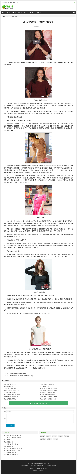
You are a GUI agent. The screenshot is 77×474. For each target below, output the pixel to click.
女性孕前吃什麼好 (45, 386)
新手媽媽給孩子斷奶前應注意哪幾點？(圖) (21, 376)
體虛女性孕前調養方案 (10, 392)
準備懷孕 (14, 16)
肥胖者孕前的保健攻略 (10, 384)
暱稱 (5, 411)
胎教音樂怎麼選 (8, 446)
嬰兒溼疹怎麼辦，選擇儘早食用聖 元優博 (12, 436)
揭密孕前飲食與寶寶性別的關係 (48, 397)
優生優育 (67, 436)
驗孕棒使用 (42, 439)
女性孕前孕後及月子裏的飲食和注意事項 (48, 388)
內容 (5, 418)
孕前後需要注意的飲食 (10, 399)
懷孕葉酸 (55, 439)
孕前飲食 (42, 436)
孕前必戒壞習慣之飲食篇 (11, 397)
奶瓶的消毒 (7, 440)
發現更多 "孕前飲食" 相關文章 (38, 403)
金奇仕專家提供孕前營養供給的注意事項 (12, 395)
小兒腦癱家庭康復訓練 (10, 452)
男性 (7, 12)
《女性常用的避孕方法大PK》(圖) (12, 444)
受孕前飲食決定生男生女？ (11, 390)
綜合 (31, 12)
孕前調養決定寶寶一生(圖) (47, 392)
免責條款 (36, 463)
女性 (13, 12)
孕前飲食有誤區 (8, 386)
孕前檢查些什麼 (8, 442)
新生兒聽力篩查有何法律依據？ (12, 450)
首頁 (4, 16)
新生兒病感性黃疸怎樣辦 (11, 455)
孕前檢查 (54, 436)
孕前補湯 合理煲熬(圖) (10, 388)
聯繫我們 (41, 463)
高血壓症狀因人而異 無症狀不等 (18, 373)
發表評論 (10, 425)
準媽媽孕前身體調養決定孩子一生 (48, 390)
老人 (25, 12)
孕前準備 (48, 436)
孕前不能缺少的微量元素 (47, 384)
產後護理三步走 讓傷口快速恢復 (13, 448)
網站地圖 (46, 463)
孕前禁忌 (61, 436)
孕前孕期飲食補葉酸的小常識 (48, 399)
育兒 (19, 12)
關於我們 (30, 463)
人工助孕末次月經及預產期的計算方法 (12, 438)
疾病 (38, 12)
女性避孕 (49, 439)
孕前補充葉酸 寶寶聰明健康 (47, 395)
